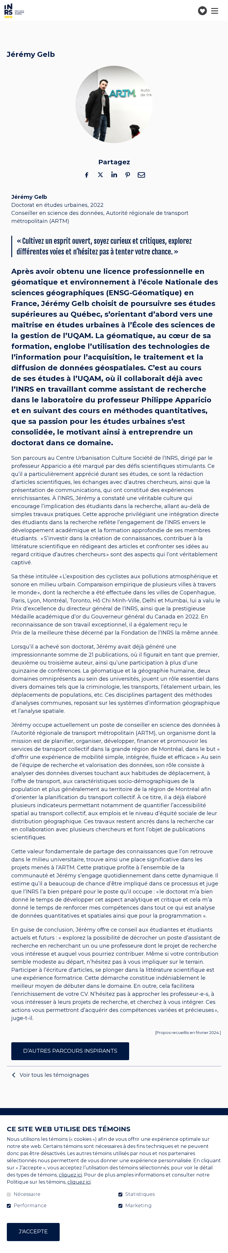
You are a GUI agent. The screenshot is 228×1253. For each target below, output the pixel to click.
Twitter (100, 175)
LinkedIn (114, 175)
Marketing (138, 1205)
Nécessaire (27, 1194)
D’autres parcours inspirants (70, 1051)
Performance (30, 1205)
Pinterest (127, 175)
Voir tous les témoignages (54, 1075)
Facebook (86, 175)
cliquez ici (70, 1175)
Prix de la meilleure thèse (45, 633)
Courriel (141, 175)
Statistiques (140, 1194)
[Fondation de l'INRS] (14, 10)
